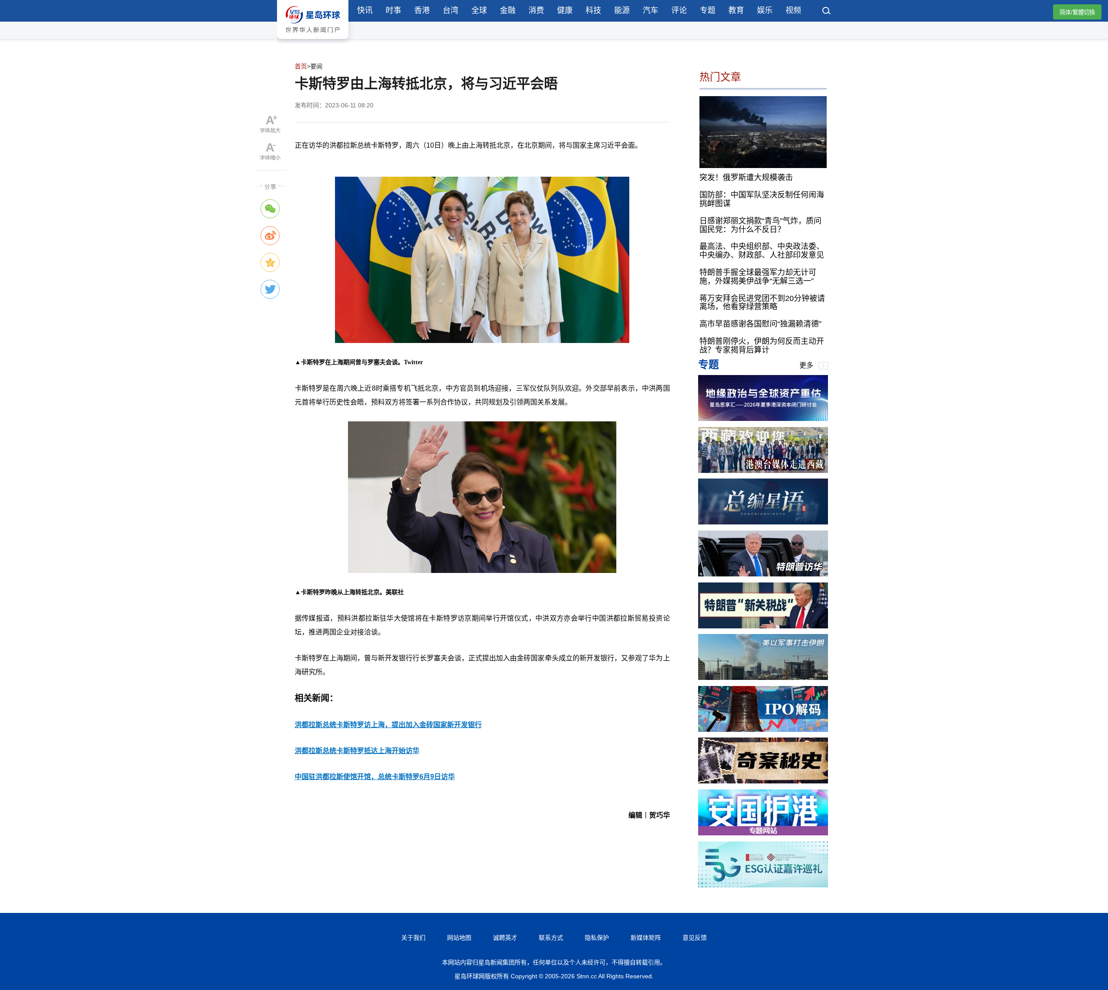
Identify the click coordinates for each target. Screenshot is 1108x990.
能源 (622, 10)
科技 (593, 10)
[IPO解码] (763, 729)
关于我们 (413, 937)
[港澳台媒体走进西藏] (763, 470)
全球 (479, 10)
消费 (536, 10)
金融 (507, 10)
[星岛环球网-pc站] (312, 41)
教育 (736, 10)
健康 (565, 10)
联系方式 (551, 937)
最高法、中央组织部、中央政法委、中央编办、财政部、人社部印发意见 (761, 250)
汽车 (650, 10)
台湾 (450, 10)
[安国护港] (763, 833)
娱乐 (765, 10)
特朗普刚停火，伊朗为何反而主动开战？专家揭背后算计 (761, 345)
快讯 (365, 10)
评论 (679, 10)
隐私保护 (597, 937)
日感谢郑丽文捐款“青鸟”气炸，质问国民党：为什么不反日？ (760, 225)
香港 (422, 10)
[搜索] (826, 11)
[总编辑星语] (763, 522)
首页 (301, 66)
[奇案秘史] (763, 781)
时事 (393, 10)
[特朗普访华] (763, 574)
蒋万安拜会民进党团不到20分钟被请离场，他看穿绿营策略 (762, 302)
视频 (793, 10)
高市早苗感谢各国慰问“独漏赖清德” (760, 324)
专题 (707, 10)
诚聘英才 (505, 937)
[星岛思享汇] (763, 418)
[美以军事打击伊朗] (763, 677)
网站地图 (459, 937)
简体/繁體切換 (1077, 12)
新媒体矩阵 (646, 937)
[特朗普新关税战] (763, 626)
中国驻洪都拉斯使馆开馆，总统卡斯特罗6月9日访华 (375, 776)
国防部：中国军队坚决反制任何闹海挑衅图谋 (761, 199)
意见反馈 (695, 937)
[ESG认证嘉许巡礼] (763, 885)
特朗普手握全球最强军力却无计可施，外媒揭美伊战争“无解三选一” (757, 276)
